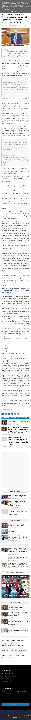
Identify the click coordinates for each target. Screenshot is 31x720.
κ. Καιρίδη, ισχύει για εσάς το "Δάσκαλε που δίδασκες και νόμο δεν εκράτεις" (18, 606)
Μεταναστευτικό (22, 653)
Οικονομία (4, 655)
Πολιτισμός (4, 657)
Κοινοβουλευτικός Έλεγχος (20, 650)
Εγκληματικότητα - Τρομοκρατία (8, 645)
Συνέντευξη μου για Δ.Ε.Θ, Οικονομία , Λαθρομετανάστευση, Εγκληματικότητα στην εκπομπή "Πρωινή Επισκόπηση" (18, 537)
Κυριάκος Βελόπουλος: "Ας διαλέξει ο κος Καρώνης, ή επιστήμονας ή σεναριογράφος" (18, 629)
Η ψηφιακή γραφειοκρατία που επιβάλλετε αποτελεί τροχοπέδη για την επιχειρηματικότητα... (18, 614)
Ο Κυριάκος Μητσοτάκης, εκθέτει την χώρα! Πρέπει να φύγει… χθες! (17, 558)
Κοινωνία (4, 653)
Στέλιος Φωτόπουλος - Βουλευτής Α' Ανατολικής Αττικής (14, 25)
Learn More (13, 11)
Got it (20, 11)
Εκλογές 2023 (16, 648)
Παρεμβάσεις (11, 655)
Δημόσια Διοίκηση (20, 640)
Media (10, 657)
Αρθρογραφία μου (11, 640)
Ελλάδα (22, 648)
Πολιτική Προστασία (20, 655)
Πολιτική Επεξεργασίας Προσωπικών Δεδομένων (12, 715)
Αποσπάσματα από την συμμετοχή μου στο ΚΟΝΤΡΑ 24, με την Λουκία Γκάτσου (17, 524)
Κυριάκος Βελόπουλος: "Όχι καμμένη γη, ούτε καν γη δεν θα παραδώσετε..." (18, 496)
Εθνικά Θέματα (21, 645)
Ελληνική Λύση (5, 650)
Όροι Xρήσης (26, 715)
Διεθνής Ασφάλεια (12, 643)
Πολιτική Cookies (16, 717)
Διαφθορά (4, 643)
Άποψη (3, 640)
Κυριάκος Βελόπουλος (7, 409)
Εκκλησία (10, 648)
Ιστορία (11, 650)
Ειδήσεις (4, 648)
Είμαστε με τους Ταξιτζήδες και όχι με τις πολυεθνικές (17, 530)
